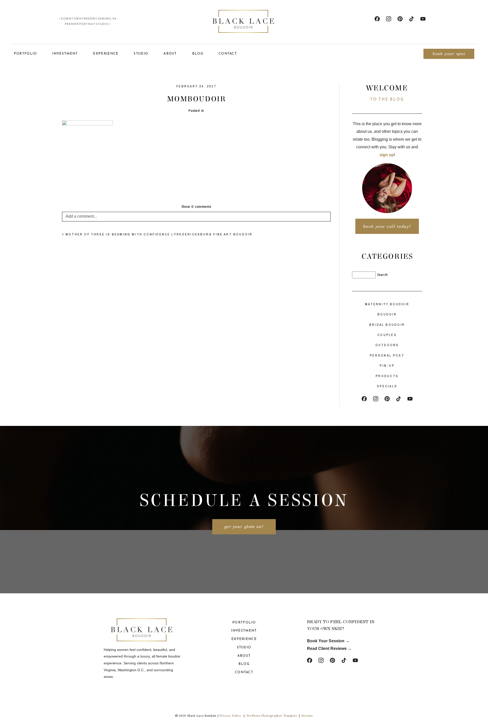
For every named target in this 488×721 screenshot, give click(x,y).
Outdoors (387, 345)
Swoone (307, 715)
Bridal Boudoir (387, 325)
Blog (197, 53)
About (170, 53)
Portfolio (25, 53)
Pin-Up (387, 365)
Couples (387, 335)
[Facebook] (377, 18)
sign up (386, 155)
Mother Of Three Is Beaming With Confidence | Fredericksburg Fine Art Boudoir (159, 234)
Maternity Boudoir (387, 304)
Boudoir (387, 314)
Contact (228, 53)
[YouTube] (422, 18)
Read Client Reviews (327, 648)
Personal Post (387, 355)
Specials (387, 386)
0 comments (196, 206)
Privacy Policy (230, 715)
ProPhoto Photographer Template (272, 715)
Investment (65, 53)
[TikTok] (411, 18)
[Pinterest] (400, 18)
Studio (141, 53)
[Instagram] (388, 18)
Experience (105, 53)
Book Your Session (326, 641)
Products (387, 376)
